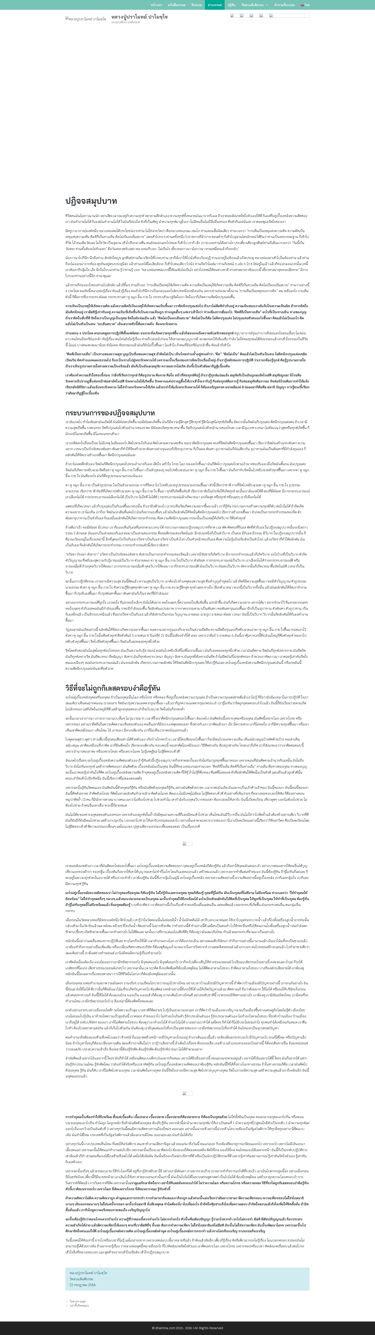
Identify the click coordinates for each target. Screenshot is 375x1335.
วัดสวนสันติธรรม (252, 5)
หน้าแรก (156, 5)
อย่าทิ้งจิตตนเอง (79, 1305)
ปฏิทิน (232, 5)
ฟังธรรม (196, 5)
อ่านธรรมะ (215, 5)
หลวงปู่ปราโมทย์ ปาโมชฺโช (139, 17)
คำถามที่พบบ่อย (284, 5)
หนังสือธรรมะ (177, 5)
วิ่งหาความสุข (78, 1301)
